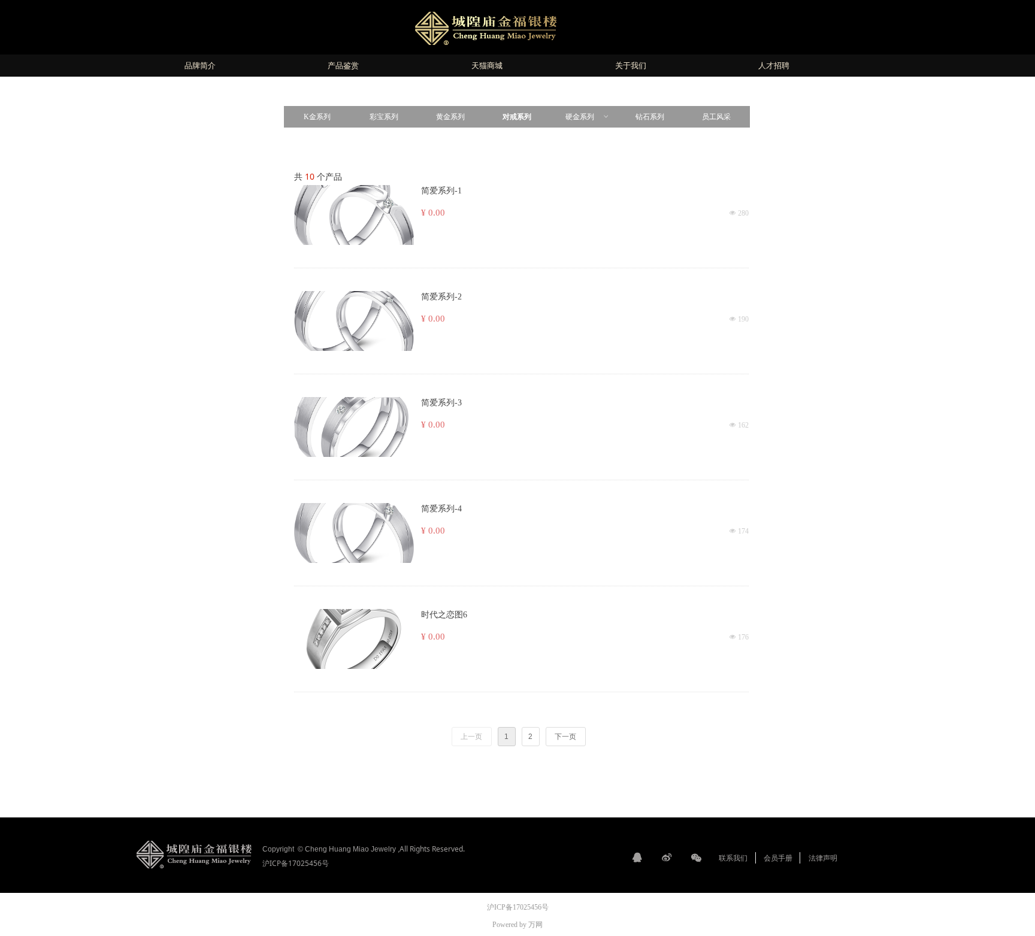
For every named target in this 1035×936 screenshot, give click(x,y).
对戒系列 (517, 117)
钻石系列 (649, 117)
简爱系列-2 (441, 296)
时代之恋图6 (444, 614)
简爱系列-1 (441, 190)
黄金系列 (450, 117)
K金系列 (317, 117)
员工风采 (716, 117)
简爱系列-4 (441, 508)
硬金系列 (587, 117)
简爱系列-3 (441, 402)
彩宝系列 (384, 117)
